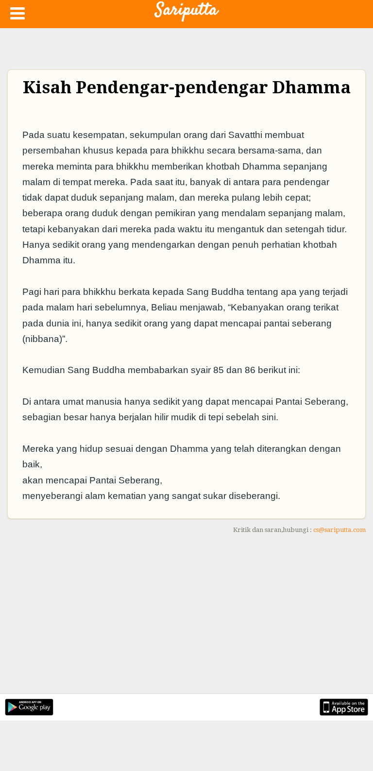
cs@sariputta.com (339, 529)
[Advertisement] (186, 616)
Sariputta (186, 10)
